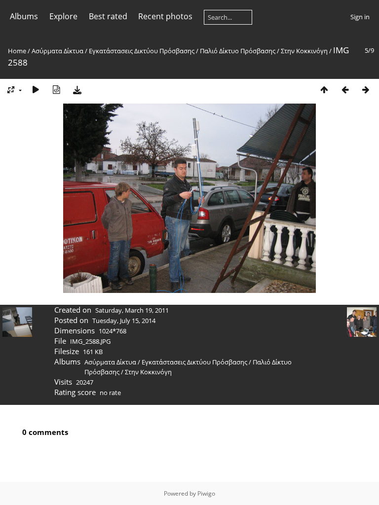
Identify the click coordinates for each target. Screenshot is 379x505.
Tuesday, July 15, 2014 (123, 320)
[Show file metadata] (56, 89)
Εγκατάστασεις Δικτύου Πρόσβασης (141, 50)
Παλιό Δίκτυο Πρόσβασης (237, 50)
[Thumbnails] (324, 89)
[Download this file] (77, 89)
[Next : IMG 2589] (365, 89)
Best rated (108, 16)
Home (17, 50)
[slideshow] (35, 89)
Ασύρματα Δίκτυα (57, 50)
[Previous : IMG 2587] (345, 89)
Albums (24, 16)
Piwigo (206, 493)
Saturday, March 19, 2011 (132, 310)
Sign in (360, 16)
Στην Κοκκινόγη (304, 50)
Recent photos (165, 16)
